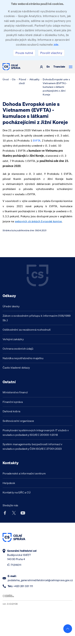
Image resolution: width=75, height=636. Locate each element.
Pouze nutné (24, 53)
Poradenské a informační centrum (24, 473)
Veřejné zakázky (13, 339)
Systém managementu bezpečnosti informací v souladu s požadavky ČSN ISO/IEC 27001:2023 (32, 446)
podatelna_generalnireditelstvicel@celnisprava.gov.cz (40, 580)
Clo (14, 79)
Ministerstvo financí (15, 392)
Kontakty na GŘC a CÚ (17, 492)
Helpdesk (9, 483)
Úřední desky (11, 306)
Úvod (6, 79)
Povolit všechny (51, 53)
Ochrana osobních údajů (18, 348)
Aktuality (34, 79)
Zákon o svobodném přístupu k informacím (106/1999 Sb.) (37, 318)
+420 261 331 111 (23, 586)
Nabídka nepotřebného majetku (23, 358)
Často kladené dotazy (16, 367)
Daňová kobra (11, 411)
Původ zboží (22, 81)
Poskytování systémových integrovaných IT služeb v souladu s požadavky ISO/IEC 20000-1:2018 (36, 432)
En (48, 66)
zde (56, 44)
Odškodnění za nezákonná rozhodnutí (27, 329)
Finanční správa (13, 402)
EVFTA (36, 140)
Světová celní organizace (18, 421)
